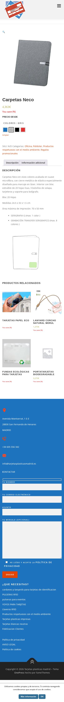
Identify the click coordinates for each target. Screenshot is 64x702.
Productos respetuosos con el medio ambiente (26, 614)
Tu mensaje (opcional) (15, 520)
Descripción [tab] (12, 162)
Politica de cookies (11, 649)
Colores (9, 123)
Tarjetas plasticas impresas (16, 619)
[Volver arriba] (32, 661)
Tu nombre (8, 482)
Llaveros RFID (9, 609)
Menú (59, 5)
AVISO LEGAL (9, 644)
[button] (3, 31)
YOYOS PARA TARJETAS (14, 604)
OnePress (19, 672)
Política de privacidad (13, 639)
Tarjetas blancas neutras (15, 623)
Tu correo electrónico (16, 494)
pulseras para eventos (13, 599)
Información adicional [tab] (33, 162)
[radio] (5, 129)
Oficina (28, 146)
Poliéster (37, 146)
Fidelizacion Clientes (13, 628)
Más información (28, 696)
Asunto (6, 507)
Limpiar (5, 135)
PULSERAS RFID (10, 594)
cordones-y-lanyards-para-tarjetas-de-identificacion (29, 589)
